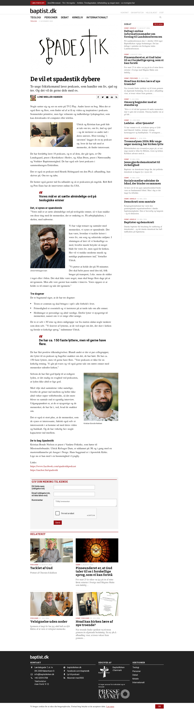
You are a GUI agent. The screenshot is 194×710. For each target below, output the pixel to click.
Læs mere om (38, 3)
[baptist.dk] (43, 11)
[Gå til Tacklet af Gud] (51, 550)
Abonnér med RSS (75, 678)
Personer (50, 17)
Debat (65, 17)
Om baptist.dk (137, 13)
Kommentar (37, 500)
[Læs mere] (116, 97)
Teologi (35, 17)
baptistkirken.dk (74, 667)
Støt (161, 13)
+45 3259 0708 (41, 678)
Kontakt (125, 13)
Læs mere (110, 706)
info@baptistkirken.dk (44, 674)
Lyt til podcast (73, 674)
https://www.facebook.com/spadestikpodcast (53, 466)
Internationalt (97, 17)
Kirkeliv (77, 17)
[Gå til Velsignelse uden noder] (51, 604)
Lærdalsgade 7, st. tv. (44, 667)
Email (41, 494)
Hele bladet (151, 13)
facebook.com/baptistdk (78, 671)
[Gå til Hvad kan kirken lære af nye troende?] (97, 604)
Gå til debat (158, 24)
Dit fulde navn (38, 487)
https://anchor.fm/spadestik (44, 470)
